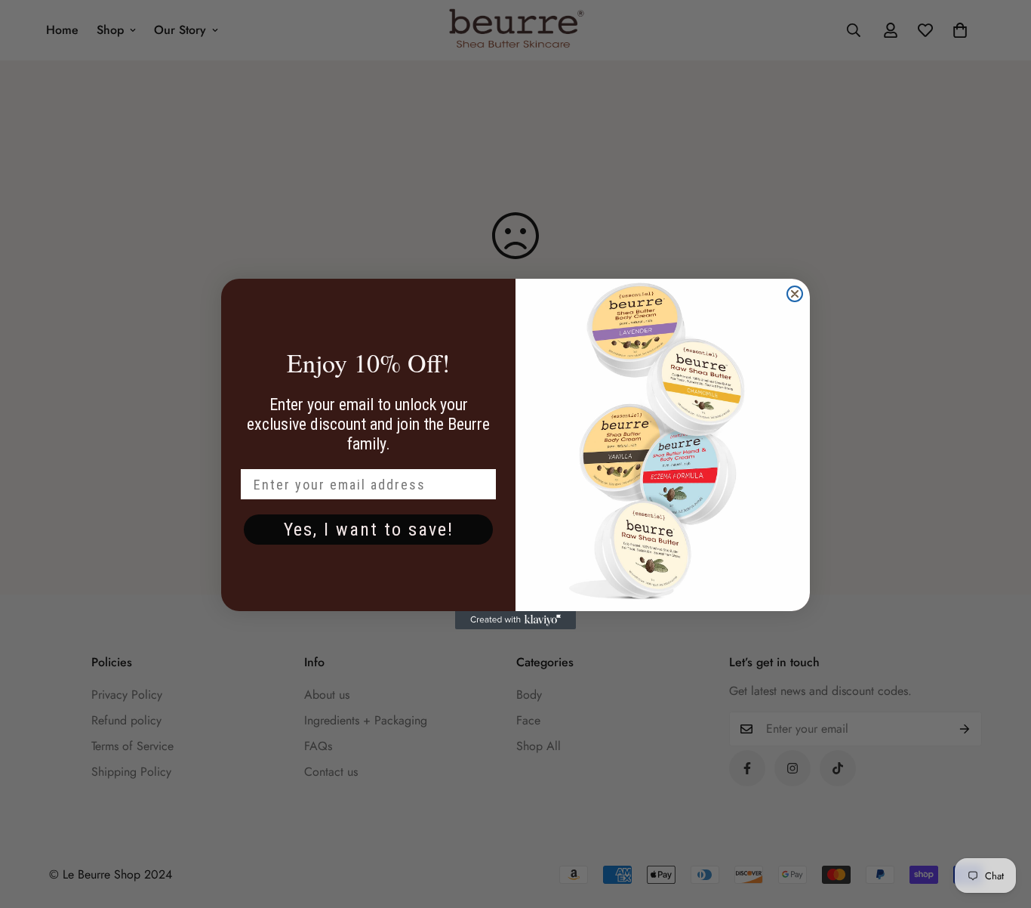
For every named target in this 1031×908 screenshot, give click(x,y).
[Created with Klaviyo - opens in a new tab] (515, 620)
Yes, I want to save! (369, 529)
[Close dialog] (794, 293)
